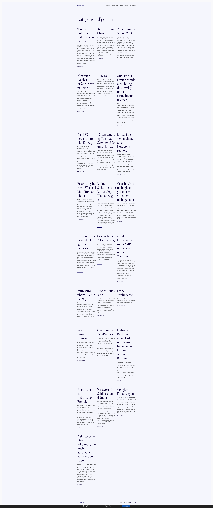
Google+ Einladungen (125, 392)
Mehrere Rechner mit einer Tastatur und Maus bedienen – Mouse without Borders (126, 344)
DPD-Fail (103, 76)
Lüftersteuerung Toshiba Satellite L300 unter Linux (106, 140)
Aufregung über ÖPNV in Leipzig (86, 295)
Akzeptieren (126, 506)
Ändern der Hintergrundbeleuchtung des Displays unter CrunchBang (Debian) (126, 88)
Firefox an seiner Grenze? (84, 334)
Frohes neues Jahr (106, 293)
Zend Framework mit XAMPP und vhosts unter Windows (124, 246)
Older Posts (133, 491)
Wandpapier (80, 5)
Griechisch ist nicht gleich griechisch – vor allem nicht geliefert (126, 192)
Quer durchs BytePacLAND (106, 332)
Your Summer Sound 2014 (126, 31)
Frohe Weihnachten (126, 293)
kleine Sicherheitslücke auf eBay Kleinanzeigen (106, 192)
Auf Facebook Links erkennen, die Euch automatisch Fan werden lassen (86, 448)
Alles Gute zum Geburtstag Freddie (84, 396)
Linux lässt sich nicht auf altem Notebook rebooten (126, 142)
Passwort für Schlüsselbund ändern (106, 394)
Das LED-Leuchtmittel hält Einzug (85, 138)
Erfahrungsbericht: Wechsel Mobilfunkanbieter (86, 190)
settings (112, 506)
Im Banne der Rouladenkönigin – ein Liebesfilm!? (86, 242)
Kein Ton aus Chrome (105, 31)
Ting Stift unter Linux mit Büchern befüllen (85, 35)
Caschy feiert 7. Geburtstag (106, 238)
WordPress (133, 502)
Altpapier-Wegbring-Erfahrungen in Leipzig (85, 82)
